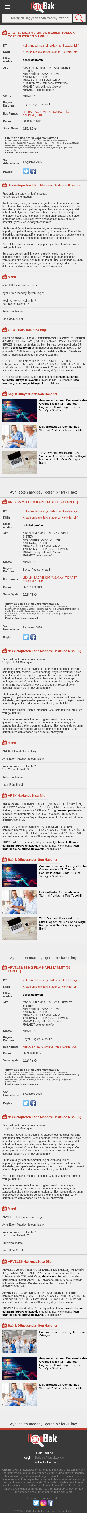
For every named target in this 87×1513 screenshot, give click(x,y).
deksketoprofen (33, 59)
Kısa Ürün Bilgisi (12, 318)
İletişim (28, 1457)
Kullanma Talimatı (13, 311)
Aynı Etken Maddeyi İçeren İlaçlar (23, 293)
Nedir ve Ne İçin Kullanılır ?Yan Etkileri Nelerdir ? (19, 302)
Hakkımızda (44, 1453)
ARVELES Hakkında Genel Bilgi (22, 1217)
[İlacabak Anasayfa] (43, 7)
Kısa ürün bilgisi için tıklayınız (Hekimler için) (50, 51)
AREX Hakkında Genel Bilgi (19, 751)
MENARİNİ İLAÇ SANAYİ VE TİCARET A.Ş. (50, 1046)
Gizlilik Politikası (44, 1462)
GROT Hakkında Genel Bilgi (19, 285)
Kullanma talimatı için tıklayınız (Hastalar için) (51, 45)
